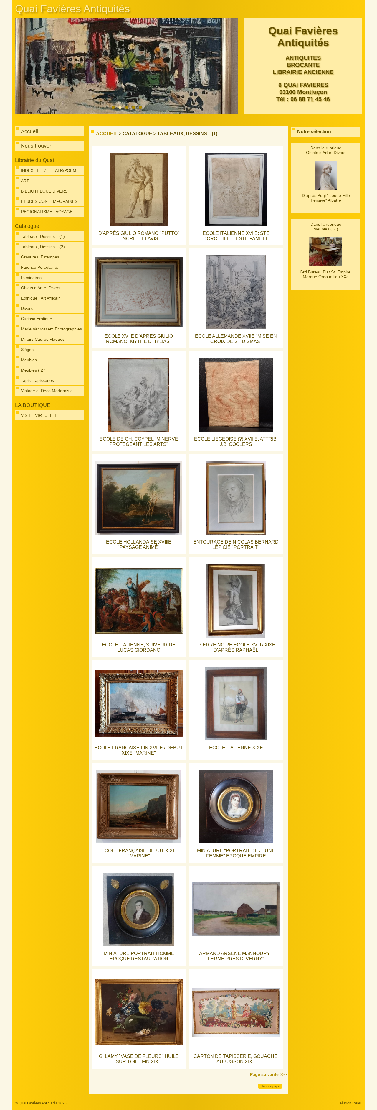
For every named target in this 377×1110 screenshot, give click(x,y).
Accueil (107, 133)
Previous (21, 66)
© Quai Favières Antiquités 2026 (41, 1103)
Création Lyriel (349, 1103)
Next (232, 66)
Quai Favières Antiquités (72, 9)
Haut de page (270, 1086)
